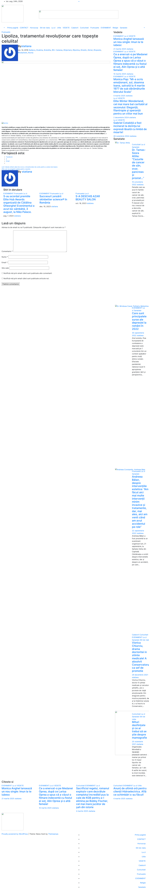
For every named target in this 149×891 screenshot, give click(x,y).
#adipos (32, 50)
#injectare (67, 50)
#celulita (47, 50)
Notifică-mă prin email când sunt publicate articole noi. (26, 278)
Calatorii (74, 28)
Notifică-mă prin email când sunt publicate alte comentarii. (28, 273)
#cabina (39, 50)
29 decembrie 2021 (140, 675)
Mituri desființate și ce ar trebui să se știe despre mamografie (139, 729)
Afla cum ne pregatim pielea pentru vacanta (16, 169)
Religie (115, 28)
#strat (90, 50)
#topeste (97, 50)
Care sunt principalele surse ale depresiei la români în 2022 (139, 321)
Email (5, 262)
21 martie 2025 (120, 49)
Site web (5, 268)
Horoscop (34, 28)
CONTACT (24, 28)
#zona (30, 53)
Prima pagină (12, 28)
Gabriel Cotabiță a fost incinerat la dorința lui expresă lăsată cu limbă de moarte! (130, 127)
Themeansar (53, 834)
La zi (53, 28)
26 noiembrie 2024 (121, 136)
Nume (5, 257)
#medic (84, 50)
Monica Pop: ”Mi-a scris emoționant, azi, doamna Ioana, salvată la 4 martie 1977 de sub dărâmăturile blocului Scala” (129, 85)
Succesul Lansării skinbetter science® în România (53, 199)
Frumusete (94, 28)
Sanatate (123, 28)
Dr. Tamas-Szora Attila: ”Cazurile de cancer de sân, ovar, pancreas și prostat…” (139, 164)
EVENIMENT (106, 28)
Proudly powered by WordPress (15, 834)
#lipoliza (76, 50)
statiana (26, 46)
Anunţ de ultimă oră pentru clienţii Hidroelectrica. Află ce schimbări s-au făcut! (129, 791)
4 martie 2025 (119, 96)
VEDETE (66, 28)
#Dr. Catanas (57, 50)
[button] (4, 28)
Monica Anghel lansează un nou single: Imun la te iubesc (128, 42)
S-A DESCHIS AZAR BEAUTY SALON (88, 198)
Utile (59, 28)
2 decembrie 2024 (121, 117)
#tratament (22, 53)
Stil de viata (45, 28)
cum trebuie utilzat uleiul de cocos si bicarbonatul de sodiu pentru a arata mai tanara (29, 167)
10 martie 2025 (120, 74)
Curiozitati (84, 28)
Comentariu (7, 251)
